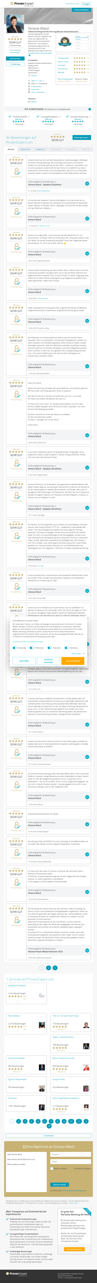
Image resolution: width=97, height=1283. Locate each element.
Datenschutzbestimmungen (32, 641)
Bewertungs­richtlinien (64, 1274)
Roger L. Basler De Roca (63, 1036)
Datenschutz (61, 1276)
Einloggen (86, 4)
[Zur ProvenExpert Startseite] (21, 4)
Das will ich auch (72, 3)
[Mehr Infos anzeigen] (65, 41)
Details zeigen (76, 653)
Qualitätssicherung (77, 1274)
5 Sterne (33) (25, 149)
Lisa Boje (40, 566)
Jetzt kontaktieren (82, 10)
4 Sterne (77, 39)
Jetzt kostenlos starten (74, 1249)
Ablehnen (24, 661)
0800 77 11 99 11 (37, 81)
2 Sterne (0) (71, 149)
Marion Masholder (43, 191)
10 (71, 1121)
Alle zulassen (73, 661)
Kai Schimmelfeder (16, 1058)
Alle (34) (11, 149)
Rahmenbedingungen (65, 79)
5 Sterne (77, 36)
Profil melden (73, 1203)
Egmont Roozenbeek (17, 1079)
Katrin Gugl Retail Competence (66, 1098)
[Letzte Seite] (49, 1126)
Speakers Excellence (17, 985)
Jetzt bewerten (15, 58)
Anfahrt (34, 75)
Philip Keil (12, 1098)
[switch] (32, 648)
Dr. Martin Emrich (43, 226)
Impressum (17, 641)
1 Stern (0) (86, 149)
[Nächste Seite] (55, 967)
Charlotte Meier (42, 298)
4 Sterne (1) (40, 149)
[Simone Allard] (15, 24)
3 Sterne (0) (55, 149)
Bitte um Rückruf (60, 1168)
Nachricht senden (59, 1184)
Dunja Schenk (59, 1079)
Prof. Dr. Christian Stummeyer (66, 1015)
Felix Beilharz (14, 1015)
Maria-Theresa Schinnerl (63, 1058)
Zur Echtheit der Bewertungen (15, 51)
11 (79, 1121)
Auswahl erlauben (48, 661)
